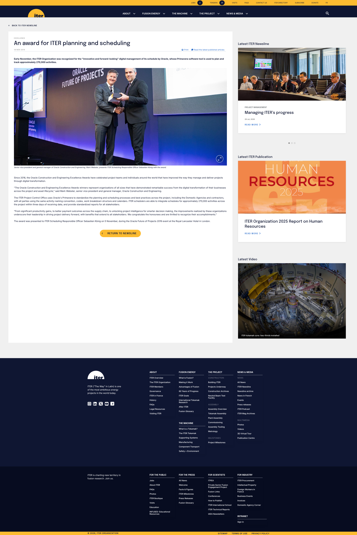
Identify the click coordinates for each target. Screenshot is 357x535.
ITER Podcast (243, 409)
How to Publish (215, 501)
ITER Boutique (156, 498)
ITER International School (220, 505)
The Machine (180, 13)
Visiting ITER (155, 414)
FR (327, 3)
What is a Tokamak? (188, 429)
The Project (207, 13)
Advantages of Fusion (189, 387)
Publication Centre (246, 438)
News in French (244, 396)
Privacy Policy (260, 533)
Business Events (245, 496)
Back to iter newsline (24, 26)
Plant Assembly (215, 418)
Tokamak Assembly (217, 414)
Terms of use (239, 533)
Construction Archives (218, 391)
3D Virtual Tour (244, 434)
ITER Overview (156, 378)
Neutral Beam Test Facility (216, 397)
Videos (240, 429)
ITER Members (156, 387)
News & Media (234, 13)
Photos (240, 425)
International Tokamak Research (189, 401)
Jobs (152, 481)
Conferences (214, 496)
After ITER (183, 407)
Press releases (244, 405)
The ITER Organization (160, 382)
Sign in (240, 522)
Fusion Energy (151, 13)
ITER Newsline (244, 387)
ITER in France (156, 396)
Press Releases (186, 498)
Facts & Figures (186, 489)
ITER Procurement (245, 481)
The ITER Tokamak (187, 433)
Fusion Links (214, 492)
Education (154, 507)
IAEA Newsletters (216, 514)
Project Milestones (216, 443)
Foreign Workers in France (246, 490)
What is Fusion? (186, 378)
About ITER (155, 485)
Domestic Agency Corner (249, 505)
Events (240, 400)
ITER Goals (184, 396)
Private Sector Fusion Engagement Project (218, 486)
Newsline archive (245, 391)
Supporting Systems (188, 438)
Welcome (183, 485)
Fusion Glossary (186, 411)
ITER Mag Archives (246, 414)
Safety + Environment (189, 451)
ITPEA (211, 481)
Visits (152, 503)
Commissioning (215, 422)
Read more (252, 125)
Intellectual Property (246, 485)
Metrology (213, 431)
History (153, 400)
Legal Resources (157, 409)
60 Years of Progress (188, 391)
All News (241, 382)
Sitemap (223, 533)
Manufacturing (186, 442)
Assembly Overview (217, 409)
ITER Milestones (186, 494)
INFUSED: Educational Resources (160, 513)
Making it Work (186, 382)
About (127, 13)
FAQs (152, 405)
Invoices (241, 501)
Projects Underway (217, 387)
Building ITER (214, 382)
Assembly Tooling (216, 427)
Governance (155, 391)
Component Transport (189, 447)
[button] (341, 11)
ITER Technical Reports (219, 510)
